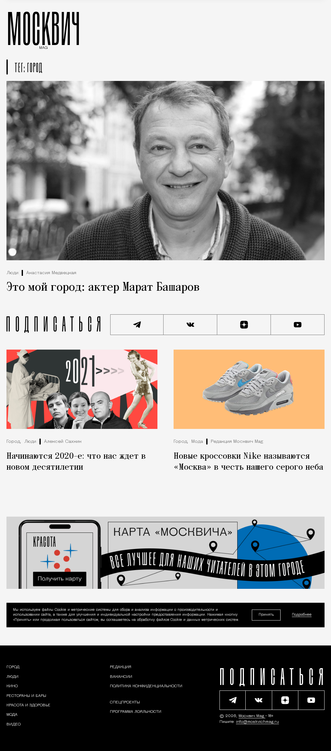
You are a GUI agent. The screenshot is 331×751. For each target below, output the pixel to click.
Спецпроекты (125, 702)
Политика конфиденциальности (146, 686)
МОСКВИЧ (43, 28)
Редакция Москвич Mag (237, 441)
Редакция (120, 667)
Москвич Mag (252, 716)
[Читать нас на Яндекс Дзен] (244, 324)
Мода (197, 441)
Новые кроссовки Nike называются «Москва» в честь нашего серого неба (248, 462)
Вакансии (121, 677)
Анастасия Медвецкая (51, 273)
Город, (13, 441)
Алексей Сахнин (62, 441)
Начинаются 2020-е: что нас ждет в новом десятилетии (76, 462)
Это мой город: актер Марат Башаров (102, 287)
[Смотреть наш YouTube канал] (298, 324)
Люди (12, 273)
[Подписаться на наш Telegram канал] (137, 324)
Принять (266, 615)
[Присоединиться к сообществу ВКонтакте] (190, 324)
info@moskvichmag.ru (257, 722)
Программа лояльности (135, 712)
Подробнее (302, 615)
